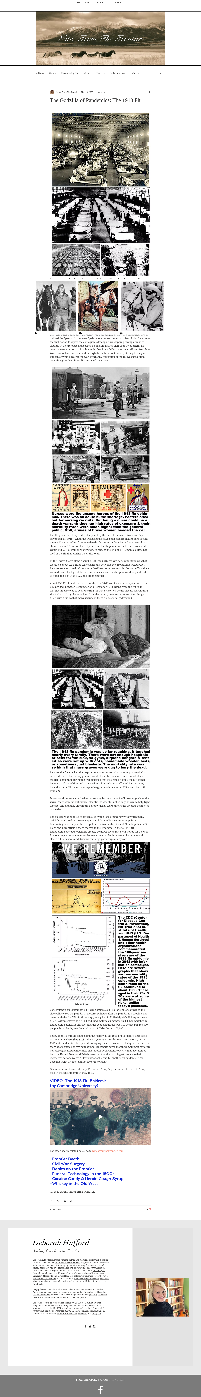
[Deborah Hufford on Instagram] (90, 1326)
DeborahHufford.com (67, 1313)
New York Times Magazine (86, 1278)
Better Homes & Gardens (44, 1278)
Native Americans (118, 73)
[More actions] (149, 92)
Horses (52, 73)
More (134, 73)
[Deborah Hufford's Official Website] (94, 1326)
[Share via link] (71, 1201)
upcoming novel (48, 1265)
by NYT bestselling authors (66, 1308)
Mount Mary (63, 1276)
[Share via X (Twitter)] (58, 1201)
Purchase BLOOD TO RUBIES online (72, 1311)
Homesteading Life (69, 73)
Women (87, 73)
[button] (161, 73)
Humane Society (58, 1297)
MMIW (93, 1294)
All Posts (40, 73)
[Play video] (100, 1116)
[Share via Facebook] (51, 1201)
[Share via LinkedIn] (64, 1201)
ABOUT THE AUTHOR (112, 1379)
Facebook (82, 1313)
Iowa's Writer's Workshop (71, 1273)
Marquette (48, 1276)
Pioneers (100, 73)
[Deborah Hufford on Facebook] (85, 1326)
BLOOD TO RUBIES (84, 1303)
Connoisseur (45, 1281)
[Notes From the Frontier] (100, 1389)
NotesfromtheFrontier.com (67, 1262)
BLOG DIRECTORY (86, 1379)
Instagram (96, 1313)
